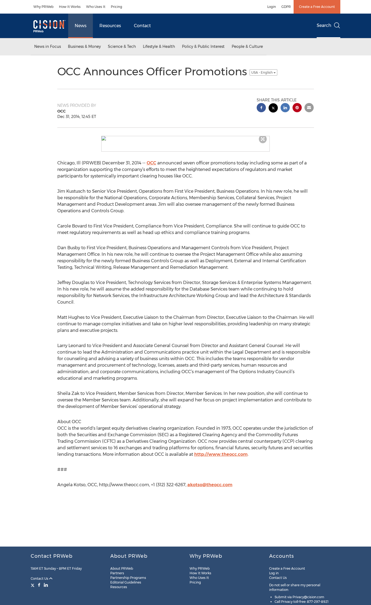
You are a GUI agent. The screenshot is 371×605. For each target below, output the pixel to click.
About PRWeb (121, 568)
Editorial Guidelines (125, 582)
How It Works (70, 7)
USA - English (262, 72)
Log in (274, 573)
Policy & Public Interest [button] (203, 46)
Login (271, 7)
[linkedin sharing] (285, 108)
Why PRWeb (43, 7)
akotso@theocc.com (209, 484)
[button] (185, 138)
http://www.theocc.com (221, 454)
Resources (110, 25)
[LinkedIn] (45, 585)
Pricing (116, 7)
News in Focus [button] (47, 46)
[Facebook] (39, 585)
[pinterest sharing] (297, 108)
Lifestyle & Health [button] (159, 46)
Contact (142, 25)
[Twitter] (33, 585)
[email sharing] (309, 108)
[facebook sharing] (261, 108)
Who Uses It (95, 7)
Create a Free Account (317, 7)
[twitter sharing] (273, 108)
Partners (117, 573)
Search (324, 25)
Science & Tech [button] (122, 46)
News (80, 25)
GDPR (286, 7)
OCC (151, 163)
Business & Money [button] (84, 46)
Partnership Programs (128, 578)
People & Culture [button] (247, 46)
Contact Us (40, 578)
